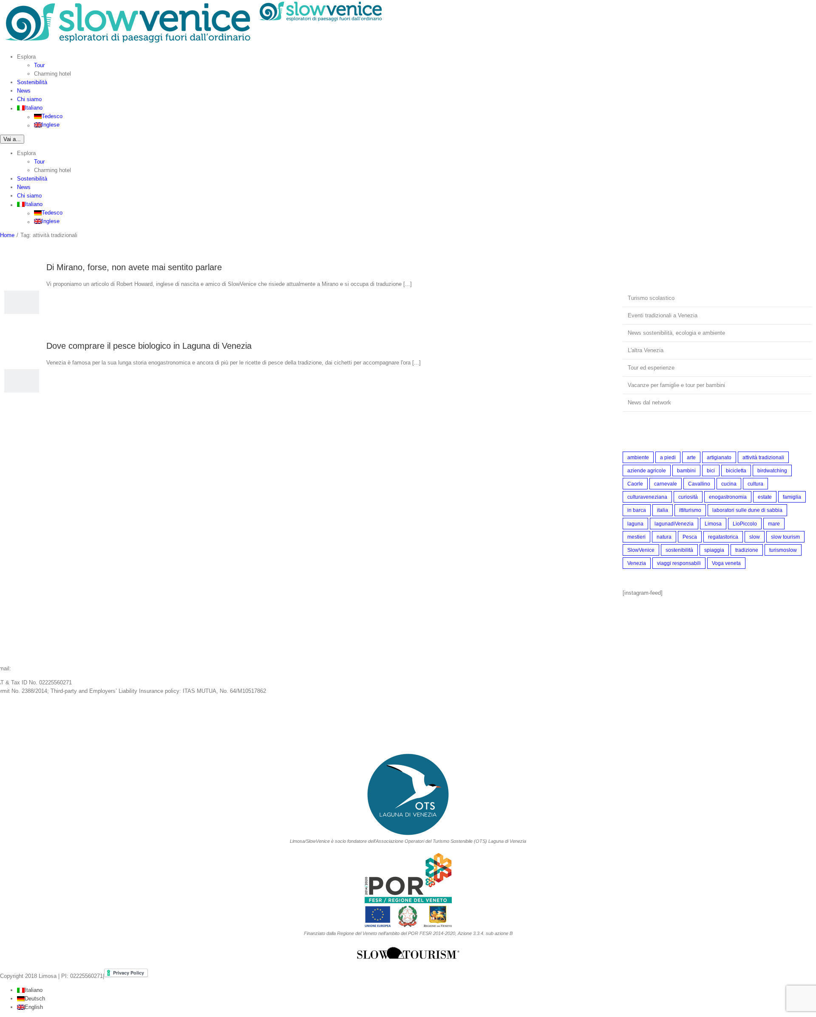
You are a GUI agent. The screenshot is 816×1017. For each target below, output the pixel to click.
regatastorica (723, 537)
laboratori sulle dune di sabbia (747, 510)
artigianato (719, 457)
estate (765, 497)
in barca (636, 510)
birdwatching (772, 470)
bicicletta (736, 470)
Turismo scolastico (651, 298)
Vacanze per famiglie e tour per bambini (676, 385)
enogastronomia (728, 497)
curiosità (688, 497)
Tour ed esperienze (651, 367)
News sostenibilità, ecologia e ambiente (676, 333)
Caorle (635, 483)
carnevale (665, 483)
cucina (729, 483)
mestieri (636, 537)
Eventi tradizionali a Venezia (662, 315)
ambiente (638, 457)
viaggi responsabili (679, 563)
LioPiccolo (745, 523)
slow (754, 537)
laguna (635, 523)
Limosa (713, 523)
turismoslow (783, 550)
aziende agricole (646, 470)
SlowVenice (640, 550)
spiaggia (714, 550)
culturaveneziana (647, 497)
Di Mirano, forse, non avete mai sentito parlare (134, 267)
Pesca (690, 537)
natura (664, 537)
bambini (686, 470)
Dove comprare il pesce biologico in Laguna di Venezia (149, 345)
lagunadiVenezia (674, 523)
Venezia (636, 563)
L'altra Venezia (645, 350)
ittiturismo (690, 510)
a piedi (668, 457)
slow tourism (785, 537)
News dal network (649, 402)
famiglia (792, 497)
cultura (755, 483)
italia (662, 510)
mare (774, 523)
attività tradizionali (763, 457)
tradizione (746, 550)
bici (711, 470)
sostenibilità (679, 550)
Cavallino (699, 483)
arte (691, 457)
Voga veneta (726, 563)
